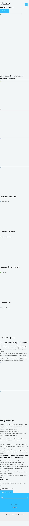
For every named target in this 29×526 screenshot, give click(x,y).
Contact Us (14, 507)
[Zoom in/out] (2, 522)
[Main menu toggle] (26, 4)
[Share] (11, 522)
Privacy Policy (14, 504)
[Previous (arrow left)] (2, 525)
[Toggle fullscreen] (6, 522)
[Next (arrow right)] (6, 525)
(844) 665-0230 (6, 488)
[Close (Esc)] (15, 522)
